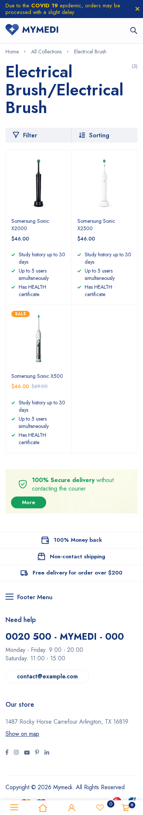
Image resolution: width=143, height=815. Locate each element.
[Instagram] (27, 753)
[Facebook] (7, 753)
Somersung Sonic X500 (37, 376)
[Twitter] (16, 753)
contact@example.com (47, 676)
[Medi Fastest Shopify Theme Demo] (32, 31)
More (28, 502)
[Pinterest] (37, 753)
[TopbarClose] (137, 8)
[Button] (134, 30)
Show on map (22, 734)
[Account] (71, 807)
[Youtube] (46, 753)
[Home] (43, 807)
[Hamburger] (14, 807)
